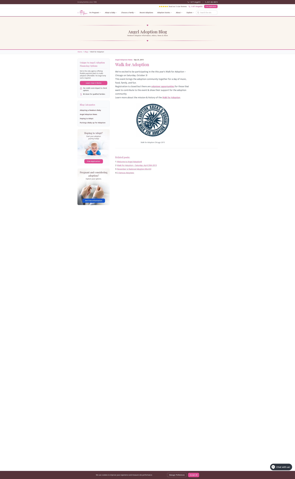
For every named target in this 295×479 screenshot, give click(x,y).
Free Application (211, 6)
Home (79, 52)
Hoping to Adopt (86, 118)
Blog (86, 52)
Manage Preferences (177, 475)
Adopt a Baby (110, 12)
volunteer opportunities (162, 86)
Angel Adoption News (123, 60)
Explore (189, 12)
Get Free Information (93, 200)
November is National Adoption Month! (134, 169)
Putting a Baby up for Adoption (92, 123)
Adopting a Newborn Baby (90, 110)
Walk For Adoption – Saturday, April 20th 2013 (137, 165)
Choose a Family (127, 12)
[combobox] (207, 12)
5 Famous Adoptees (125, 172)
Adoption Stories (163, 12)
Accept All (193, 475)
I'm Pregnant (94, 12)
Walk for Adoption (171, 97)
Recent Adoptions (146, 12)
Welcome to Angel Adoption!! (129, 161)
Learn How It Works (93, 83)
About (178, 12)
